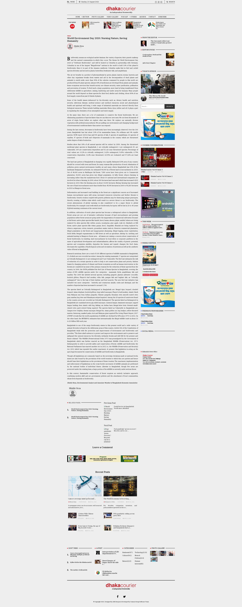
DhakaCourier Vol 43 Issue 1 (162, 183)
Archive (142, 17)
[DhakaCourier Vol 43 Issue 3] (154, 554)
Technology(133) (141, 552)
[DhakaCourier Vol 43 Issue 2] (162, 554)
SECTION (86, 17)
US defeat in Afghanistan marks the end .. (109, 573)
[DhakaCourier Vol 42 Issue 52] (154, 560)
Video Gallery (112, 17)
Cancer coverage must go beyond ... (82, 499)
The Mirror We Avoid (157, 96)
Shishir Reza (79, 46)
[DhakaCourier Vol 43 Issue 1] (171, 554)
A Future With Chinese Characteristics (85, 514)
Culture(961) (127, 555)
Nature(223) (126, 561)
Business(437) (127, 552)
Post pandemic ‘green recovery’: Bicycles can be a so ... (125, 430)
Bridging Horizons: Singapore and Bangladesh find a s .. (123, 527)
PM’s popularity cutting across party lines (123, 514)
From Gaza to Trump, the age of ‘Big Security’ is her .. (89, 527)
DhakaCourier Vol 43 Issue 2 (162, 176)
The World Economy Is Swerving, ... (117, 499)
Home (78, 17)
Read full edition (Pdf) (149, 269)
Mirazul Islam (73, 502)
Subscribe (162, 17)
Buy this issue (153, 274)
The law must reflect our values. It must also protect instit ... (161, 43)
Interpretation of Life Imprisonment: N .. (110, 552)
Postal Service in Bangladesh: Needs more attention (124, 407)
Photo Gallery (98, 17)
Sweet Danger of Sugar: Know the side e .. (110, 562)
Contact (152, 17)
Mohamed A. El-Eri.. (110, 502)
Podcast (124, 17)
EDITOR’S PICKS (148, 50)
